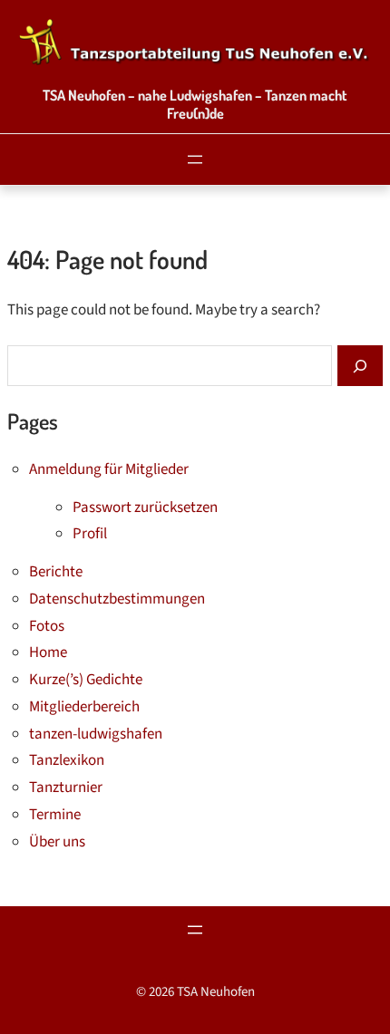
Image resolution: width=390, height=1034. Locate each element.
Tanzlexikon (66, 760)
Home (48, 652)
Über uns (57, 842)
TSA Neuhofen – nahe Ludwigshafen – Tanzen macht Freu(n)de (195, 104)
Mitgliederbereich (84, 707)
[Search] (360, 365)
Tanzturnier (65, 787)
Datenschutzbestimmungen (117, 599)
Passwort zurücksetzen (145, 507)
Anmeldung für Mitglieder (109, 469)
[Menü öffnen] (195, 159)
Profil (90, 534)
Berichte (56, 572)
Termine (55, 815)
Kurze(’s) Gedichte (85, 680)
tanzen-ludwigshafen (95, 734)
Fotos (46, 626)
